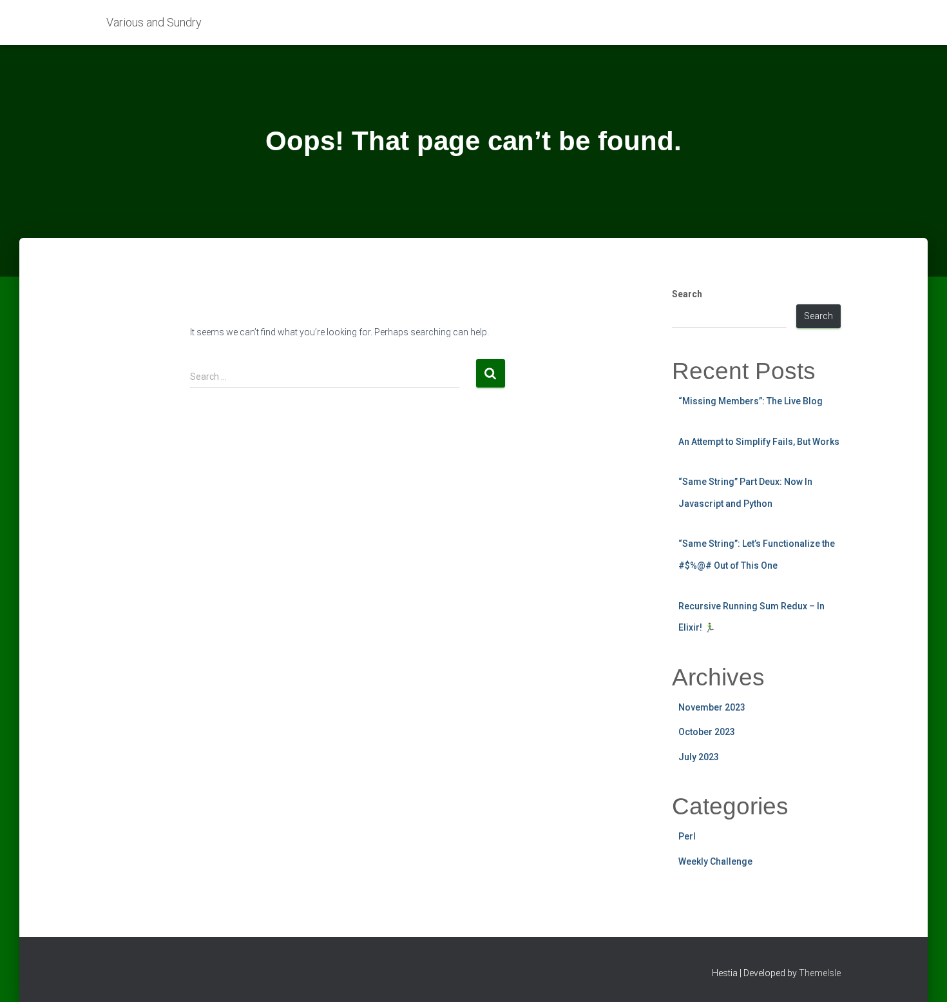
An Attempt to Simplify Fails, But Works (758, 442)
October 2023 (706, 732)
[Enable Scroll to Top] (921, 976)
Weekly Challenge (715, 861)
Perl (687, 836)
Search (687, 294)
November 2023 (711, 707)
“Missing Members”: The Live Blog (750, 401)
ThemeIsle (820, 973)
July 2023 (698, 757)
